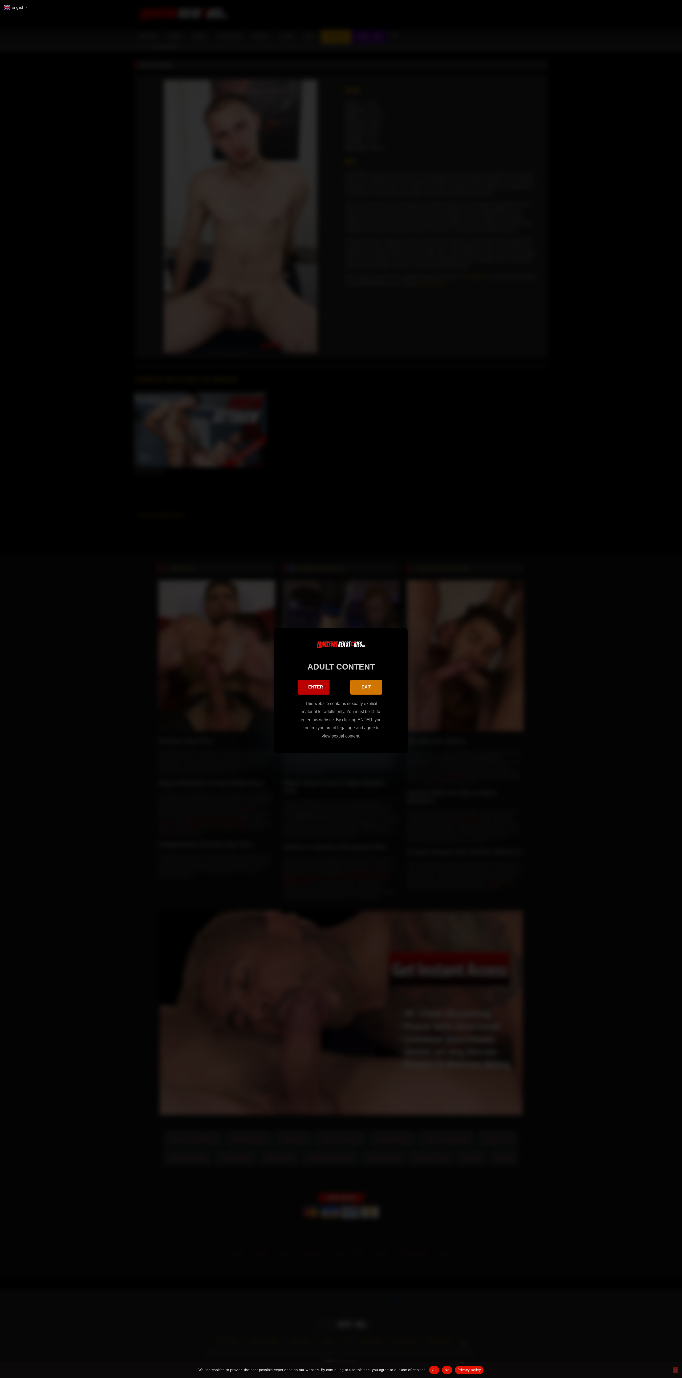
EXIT (366, 687)
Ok (434, 1370)
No (447, 1370)
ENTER (315, 687)
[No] (675, 1370)
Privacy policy (469, 1370)
